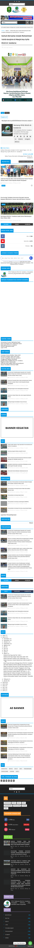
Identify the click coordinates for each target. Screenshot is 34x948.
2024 (3, 682)
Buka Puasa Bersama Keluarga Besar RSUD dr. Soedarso (18, 663)
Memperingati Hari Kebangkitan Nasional (18, 388)
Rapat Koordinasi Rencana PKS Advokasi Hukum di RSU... (18, 666)
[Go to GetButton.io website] (30, 946)
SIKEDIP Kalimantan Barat (7, 346)
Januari (6, 681)
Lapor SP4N (4, 347)
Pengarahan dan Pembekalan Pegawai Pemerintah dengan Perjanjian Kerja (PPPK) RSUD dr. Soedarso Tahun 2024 (20, 734)
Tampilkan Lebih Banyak (26, 161)
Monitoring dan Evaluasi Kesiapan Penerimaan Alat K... (17, 673)
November (6, 640)
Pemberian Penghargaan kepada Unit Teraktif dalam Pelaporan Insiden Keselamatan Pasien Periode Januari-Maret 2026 (19, 374)
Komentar (28, 591)
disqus (17, 224)
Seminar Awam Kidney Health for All (17, 451)
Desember (6, 638)
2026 (3, 635)
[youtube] (19, 1)
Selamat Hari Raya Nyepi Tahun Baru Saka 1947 (15, 656)
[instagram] (17, 1)
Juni (5, 648)
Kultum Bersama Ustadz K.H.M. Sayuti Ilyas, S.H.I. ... (16, 658)
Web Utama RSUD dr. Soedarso (9, 345)
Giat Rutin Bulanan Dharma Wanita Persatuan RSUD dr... (17, 664)
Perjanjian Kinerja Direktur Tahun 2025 (11, 355)
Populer (17, 591)
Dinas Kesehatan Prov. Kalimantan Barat (11, 343)
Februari (6, 679)
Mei (5, 650)
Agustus (6, 645)
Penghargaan (27, 768)
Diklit (16, 768)
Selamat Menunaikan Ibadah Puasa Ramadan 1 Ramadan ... (18, 676)
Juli (4, 647)
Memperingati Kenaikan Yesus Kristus (17, 402)
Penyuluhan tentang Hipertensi (16, 495)
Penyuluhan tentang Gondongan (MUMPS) (18, 501)
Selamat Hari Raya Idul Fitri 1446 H (12, 655)
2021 (3, 687)
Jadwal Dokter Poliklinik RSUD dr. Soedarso (12, 360)
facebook (27, 224)
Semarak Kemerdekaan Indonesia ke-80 (18, 471)
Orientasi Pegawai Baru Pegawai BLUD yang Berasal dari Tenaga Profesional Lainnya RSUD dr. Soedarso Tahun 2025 (20, 726)
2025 (3, 637)
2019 (3, 690)
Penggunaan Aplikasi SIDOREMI (9, 359)
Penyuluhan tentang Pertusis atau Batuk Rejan (19, 508)
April (5, 652)
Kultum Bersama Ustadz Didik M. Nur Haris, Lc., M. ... (17, 671)
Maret (5, 653)
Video (17, 771)
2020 (3, 689)
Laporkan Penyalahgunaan (8, 515)
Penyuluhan (5, 771)
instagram (27, 139)
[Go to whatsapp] (30, 943)
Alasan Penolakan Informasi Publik (9, 364)
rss (15, 139)
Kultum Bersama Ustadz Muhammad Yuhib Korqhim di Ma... (17, 660)
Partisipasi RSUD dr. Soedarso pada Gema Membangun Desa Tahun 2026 (16, 217)
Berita (7, 30)
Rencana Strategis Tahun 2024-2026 (10, 356)
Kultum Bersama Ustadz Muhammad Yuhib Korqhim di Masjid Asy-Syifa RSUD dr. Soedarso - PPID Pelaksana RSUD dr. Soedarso (17, 263)
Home (3, 30)
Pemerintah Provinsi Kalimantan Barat (10, 342)
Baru (6, 591)
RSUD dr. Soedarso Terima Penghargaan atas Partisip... (17, 669)
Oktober (6, 642)
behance (20, 139)
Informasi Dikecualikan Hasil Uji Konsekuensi (12, 363)
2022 (3, 685)
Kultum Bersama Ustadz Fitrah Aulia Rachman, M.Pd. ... (17, 674)
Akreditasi (4, 768)
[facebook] (14, 1)
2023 (3, 684)
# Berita (7, 113)
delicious (17, 141)
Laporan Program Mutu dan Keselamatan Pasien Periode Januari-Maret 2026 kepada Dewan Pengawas (17, 179)
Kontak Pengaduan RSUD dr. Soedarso (11, 358)
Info (21, 768)
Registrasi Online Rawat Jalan (8, 362)
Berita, (11, 47)
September (7, 643)
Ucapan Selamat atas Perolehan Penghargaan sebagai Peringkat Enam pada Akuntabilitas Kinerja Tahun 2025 (19, 556)
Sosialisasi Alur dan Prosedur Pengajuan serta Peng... (17, 668)
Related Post (5, 161)
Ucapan (12, 771)
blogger (6, 224)
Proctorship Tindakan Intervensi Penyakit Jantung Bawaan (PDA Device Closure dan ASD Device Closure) (15, 198)
